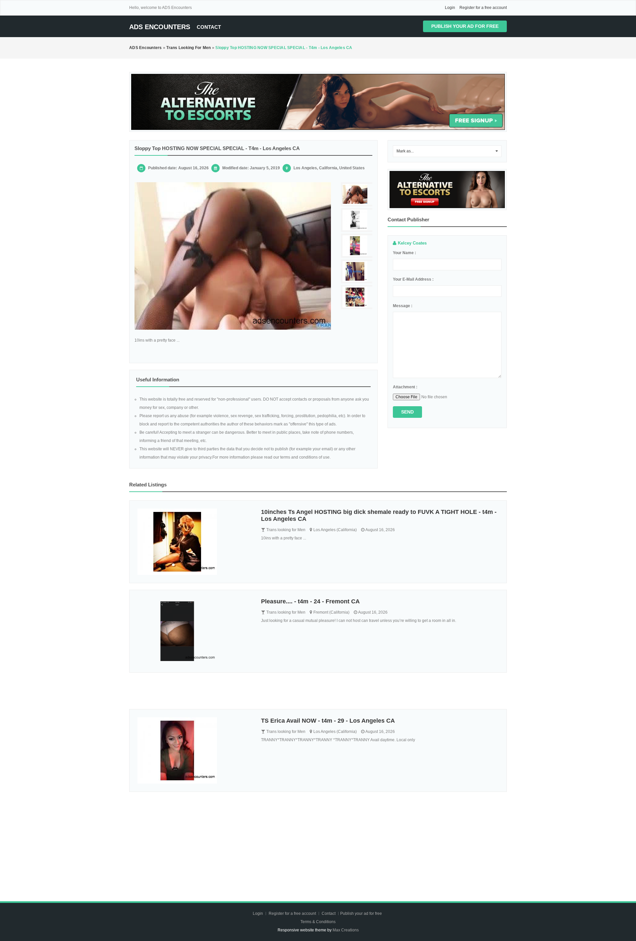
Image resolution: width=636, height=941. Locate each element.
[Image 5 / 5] (357, 297)
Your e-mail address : (413, 279)
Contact (209, 27)
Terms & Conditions (318, 921)
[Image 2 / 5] (357, 220)
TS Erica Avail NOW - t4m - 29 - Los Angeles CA (328, 720)
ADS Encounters (159, 26)
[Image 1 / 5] (232, 256)
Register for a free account (483, 7)
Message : (402, 306)
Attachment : (405, 387)
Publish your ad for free (465, 26)
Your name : (404, 252)
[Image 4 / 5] (357, 271)
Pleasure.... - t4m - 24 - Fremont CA (310, 601)
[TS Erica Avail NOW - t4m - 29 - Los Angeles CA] (194, 750)
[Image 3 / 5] (357, 246)
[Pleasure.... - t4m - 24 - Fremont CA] (194, 631)
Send (407, 412)
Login (450, 7)
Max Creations (346, 930)
